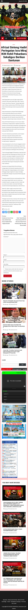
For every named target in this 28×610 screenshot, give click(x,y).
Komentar (6, 236)
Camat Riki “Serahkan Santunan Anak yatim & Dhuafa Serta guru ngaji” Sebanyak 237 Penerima (12, 352)
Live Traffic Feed (9, 442)
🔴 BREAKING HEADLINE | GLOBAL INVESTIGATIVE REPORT (10, 538)
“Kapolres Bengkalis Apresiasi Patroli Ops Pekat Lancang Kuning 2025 (14, 301)
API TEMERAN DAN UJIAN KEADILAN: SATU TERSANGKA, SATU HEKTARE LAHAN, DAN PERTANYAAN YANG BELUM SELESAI (13, 580)
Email (5, 259)
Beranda (5, 599)
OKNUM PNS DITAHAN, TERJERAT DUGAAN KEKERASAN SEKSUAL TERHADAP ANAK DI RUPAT (12, 555)
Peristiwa (23, 601)
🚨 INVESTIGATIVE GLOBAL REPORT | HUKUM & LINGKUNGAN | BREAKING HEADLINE (11, 564)
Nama (5, 254)
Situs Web (5, 264)
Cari (4, 360)
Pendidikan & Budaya (16, 601)
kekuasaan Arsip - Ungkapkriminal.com (9, 475)
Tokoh (8, 601)
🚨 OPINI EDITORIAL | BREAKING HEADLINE (12, 513)
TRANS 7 (5, 399)
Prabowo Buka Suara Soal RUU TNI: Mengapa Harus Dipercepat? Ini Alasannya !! (14, 326)
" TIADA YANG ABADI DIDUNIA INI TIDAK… (9, 461)
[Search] (12, 38)
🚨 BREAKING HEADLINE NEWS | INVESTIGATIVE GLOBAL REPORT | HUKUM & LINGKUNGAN (12, 488)
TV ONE (5, 391)
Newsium (21, 606)
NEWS (14, 44)
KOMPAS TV (6, 394)
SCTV (5, 402)
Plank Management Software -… (8, 464)
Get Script (5, 477)
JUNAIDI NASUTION (8, 65)
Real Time (9, 477)
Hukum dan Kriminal (12, 599)
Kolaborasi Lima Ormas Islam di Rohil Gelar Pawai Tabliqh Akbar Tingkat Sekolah (7, 219)
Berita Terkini (21, 599)
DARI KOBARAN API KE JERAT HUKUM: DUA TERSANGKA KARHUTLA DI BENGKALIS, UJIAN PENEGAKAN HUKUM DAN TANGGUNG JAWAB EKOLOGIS (13, 504)
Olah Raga (4, 601)
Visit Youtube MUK (21, 38)
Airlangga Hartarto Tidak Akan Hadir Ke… (9, 457)
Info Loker (14, 603)
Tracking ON (13, 477)
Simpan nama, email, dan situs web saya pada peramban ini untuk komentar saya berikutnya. (13, 270)
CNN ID (5, 396)
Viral (15, 309)
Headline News (6, 309)
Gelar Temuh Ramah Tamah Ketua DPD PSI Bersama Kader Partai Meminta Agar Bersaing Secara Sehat (20, 220)
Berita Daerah (6, 334)
